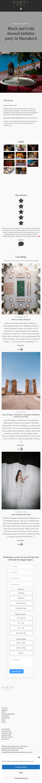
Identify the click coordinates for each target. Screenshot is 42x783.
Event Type (20, 589)
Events (4, 712)
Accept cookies (21, 767)
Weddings (5, 710)
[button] (39, 757)
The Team (4, 708)
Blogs (3, 720)
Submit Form (16, 671)
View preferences (21, 778)
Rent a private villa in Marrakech (13, 118)
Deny (21, 773)
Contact (4, 722)
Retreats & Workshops (8, 714)
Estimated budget (21, 639)
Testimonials (5, 716)
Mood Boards (5, 718)
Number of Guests (20, 614)
